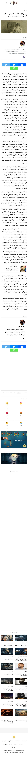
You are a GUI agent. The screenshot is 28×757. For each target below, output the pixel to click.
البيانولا (4, 741)
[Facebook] (22, 64)
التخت (25, 671)
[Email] (24, 57)
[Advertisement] (14, 568)
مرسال (13, 747)
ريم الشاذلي (22, 47)
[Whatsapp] (14, 68)
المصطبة (12, 266)
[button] (14, 458)
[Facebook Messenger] (14, 64)
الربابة (25, 10)
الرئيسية (24, 741)
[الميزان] (14, 3)
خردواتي (20, 656)
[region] (14, 458)
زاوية (10, 744)
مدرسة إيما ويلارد (16, 112)
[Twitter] (6, 64)
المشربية (10, 741)
